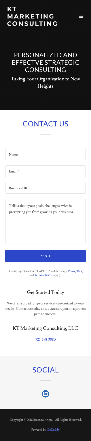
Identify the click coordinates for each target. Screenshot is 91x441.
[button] (81, 16)
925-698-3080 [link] (45, 339)
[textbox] (45, 154)
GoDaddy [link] (53, 430)
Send (46, 256)
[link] (33, 24)
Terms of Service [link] (44, 275)
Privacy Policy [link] (76, 271)
